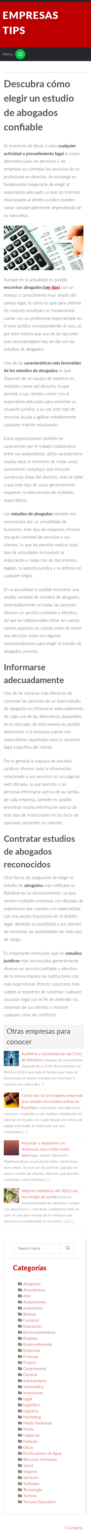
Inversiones (33, 1393)
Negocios (31, 1435)
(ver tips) (51, 287)
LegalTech (31, 1405)
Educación (32, 1326)
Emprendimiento (37, 1345)
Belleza (29, 1314)
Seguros (30, 1472)
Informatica (33, 1387)
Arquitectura (34, 1290)
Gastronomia (34, 1369)
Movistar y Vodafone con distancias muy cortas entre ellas (45, 1149)
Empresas (31, 1351)
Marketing (32, 1417)
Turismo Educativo (39, 1502)
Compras (31, 1320)
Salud (28, 1466)
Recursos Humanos (40, 1460)
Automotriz (33, 1308)
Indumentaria (35, 1381)
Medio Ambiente (37, 1423)
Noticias (30, 1441)
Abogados (32, 1284)
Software (31, 1484)
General (30, 1375)
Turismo (30, 1496)
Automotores (34, 1302)
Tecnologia (32, 1490)
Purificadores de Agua (42, 1453)
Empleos (30, 1338)
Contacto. (74, 1528)
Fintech (29, 1363)
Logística (30, 1411)
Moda (28, 1429)
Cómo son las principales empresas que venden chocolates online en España (52, 1102)
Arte (27, 1296)
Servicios (31, 1478)
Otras (28, 1447)
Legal (27, 1399)
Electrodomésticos (39, 1332)
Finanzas (31, 1357)
